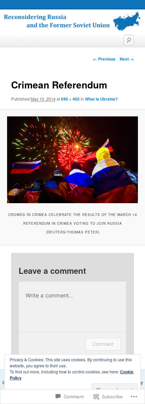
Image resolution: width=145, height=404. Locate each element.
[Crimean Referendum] (72, 159)
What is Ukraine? (101, 99)
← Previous (104, 59)
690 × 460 (70, 99)
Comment (103, 344)
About (39, 40)
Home (18, 40)
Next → (127, 59)
